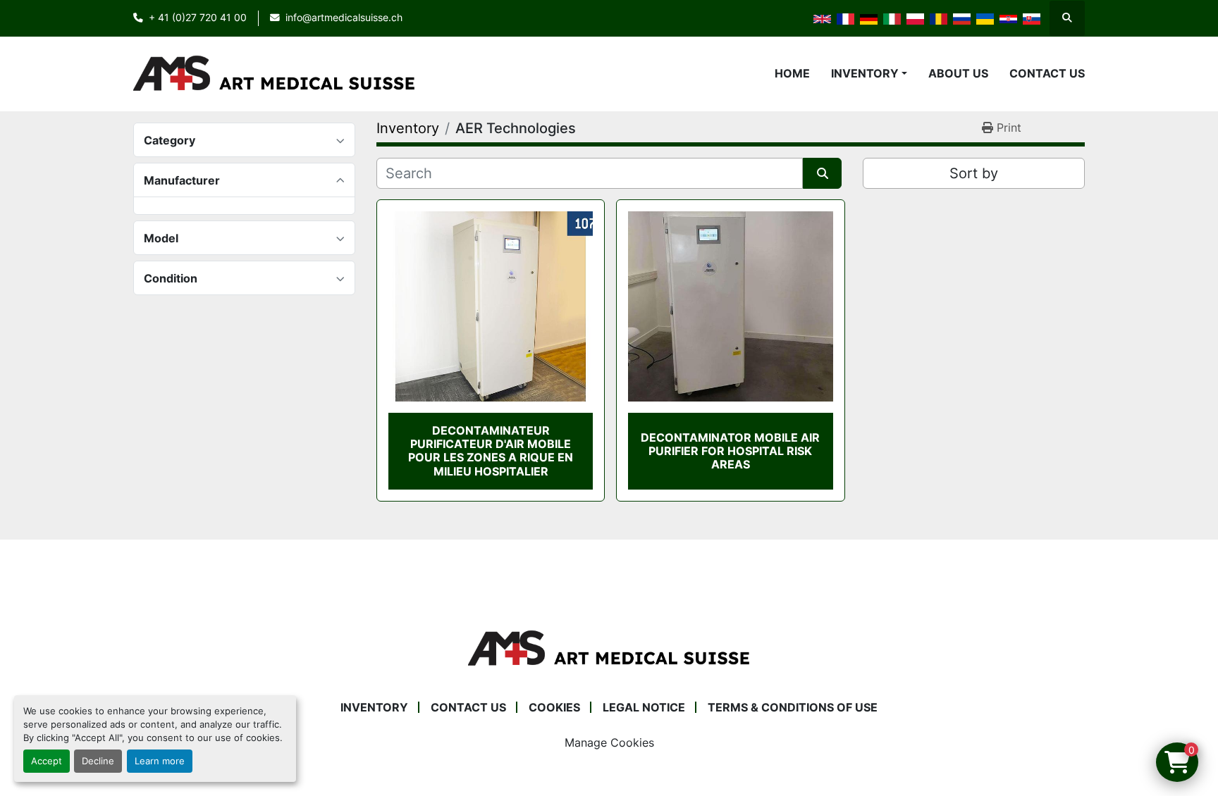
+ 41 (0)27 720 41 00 (198, 17)
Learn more (160, 761)
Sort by (973, 173)
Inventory (865, 73)
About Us (958, 73)
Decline (98, 761)
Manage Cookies (609, 742)
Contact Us (1047, 73)
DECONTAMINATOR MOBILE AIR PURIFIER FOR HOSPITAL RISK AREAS (730, 450)
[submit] (822, 173)
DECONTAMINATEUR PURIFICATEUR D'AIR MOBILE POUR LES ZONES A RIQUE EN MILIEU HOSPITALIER (490, 450)
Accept (46, 761)
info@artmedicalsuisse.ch (343, 17)
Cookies (554, 707)
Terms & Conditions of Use (793, 707)
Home (792, 73)
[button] (869, 73)
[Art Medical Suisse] (609, 647)
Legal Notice (644, 707)
